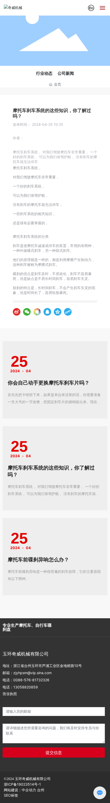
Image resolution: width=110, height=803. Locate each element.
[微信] (27, 312)
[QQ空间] (57, 312)
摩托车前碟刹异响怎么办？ (38, 559)
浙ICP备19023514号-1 (22, 784)
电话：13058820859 (20, 687)
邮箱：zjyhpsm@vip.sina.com (27, 673)
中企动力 (29, 790)
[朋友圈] (37, 312)
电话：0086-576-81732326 (26, 680)
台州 (40, 790)
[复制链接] (68, 312)
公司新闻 (66, 73)
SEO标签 (11, 795)
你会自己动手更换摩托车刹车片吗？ (49, 383)
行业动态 (44, 73)
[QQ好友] (47, 312)
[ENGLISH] (91, 7)
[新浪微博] (16, 312)
